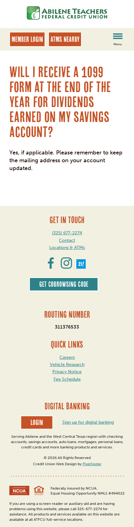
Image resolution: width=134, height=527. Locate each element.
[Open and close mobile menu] (118, 37)
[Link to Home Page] (67, 14)
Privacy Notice (67, 371)
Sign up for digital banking (88, 422)
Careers (67, 357)
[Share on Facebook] (50, 266)
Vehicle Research (67, 364)
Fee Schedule (67, 379)
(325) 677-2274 (67, 233)
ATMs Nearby (64, 39)
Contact (67, 240)
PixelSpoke (92, 464)
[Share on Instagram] (66, 266)
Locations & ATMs (67, 247)
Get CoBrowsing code (63, 284)
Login (37, 422)
